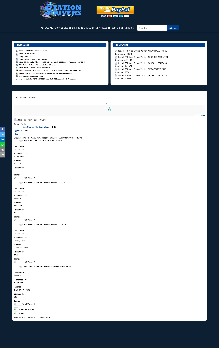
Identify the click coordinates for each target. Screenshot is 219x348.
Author (72, 137)
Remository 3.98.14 (21, 317)
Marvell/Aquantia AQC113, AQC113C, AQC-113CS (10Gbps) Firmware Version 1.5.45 (50, 71)
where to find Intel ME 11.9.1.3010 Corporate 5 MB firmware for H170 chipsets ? (48, 79)
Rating (79, 137)
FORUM (57, 27)
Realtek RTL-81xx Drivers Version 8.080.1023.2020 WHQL (143, 56)
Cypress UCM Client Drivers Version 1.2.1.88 (40, 140)
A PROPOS (129, 27)
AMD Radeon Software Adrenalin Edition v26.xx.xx (37, 65)
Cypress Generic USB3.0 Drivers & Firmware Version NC (46, 266)
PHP (46, 317)
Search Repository (26, 309)
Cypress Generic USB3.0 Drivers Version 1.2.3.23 (42, 224)
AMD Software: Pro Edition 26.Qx (31, 76)
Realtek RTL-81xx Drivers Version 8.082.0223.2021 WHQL (143, 63)
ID (24, 137)
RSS (54, 127)
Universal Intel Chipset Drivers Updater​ (33, 59)
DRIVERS (76, 27)
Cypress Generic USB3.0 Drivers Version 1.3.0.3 (42, 182)
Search (174, 27)
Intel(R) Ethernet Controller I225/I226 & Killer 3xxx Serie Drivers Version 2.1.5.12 (48, 73)
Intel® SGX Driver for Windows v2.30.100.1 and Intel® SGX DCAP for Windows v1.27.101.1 (52, 62)
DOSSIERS (116, 27)
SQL (49, 317)
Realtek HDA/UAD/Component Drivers (33, 51)
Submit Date (51, 137)
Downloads (40, 137)
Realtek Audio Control (27, 54)
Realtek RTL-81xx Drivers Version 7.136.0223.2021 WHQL (142, 50)
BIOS (66, 27)
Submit (21, 313)
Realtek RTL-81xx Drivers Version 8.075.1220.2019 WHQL (142, 75)
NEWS (46, 27)
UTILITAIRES (89, 27)
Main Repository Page (27, 119)
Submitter (63, 137)
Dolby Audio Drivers (26, 56)
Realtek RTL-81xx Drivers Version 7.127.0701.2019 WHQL (142, 69)
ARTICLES (103, 27)
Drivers (43, 119)
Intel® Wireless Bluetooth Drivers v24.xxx (34, 68)
